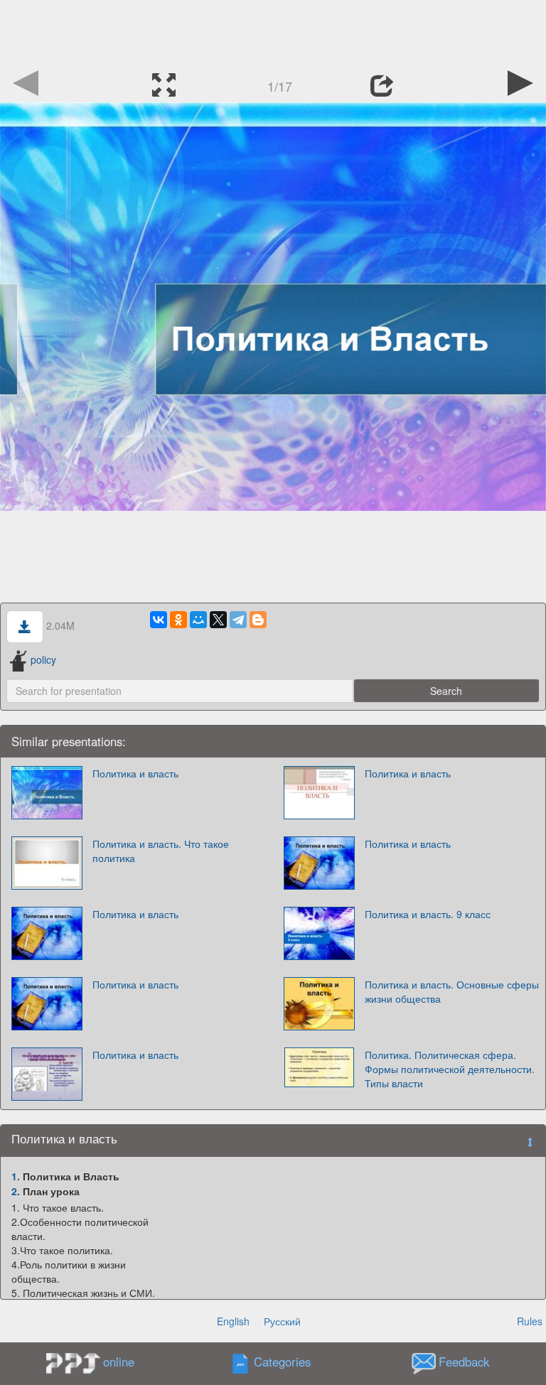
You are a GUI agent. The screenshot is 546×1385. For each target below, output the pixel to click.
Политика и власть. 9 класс (428, 914)
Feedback (464, 1362)
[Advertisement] (273, 32)
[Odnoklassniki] (178, 619)
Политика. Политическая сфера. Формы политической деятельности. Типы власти (450, 1068)
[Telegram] (238, 619)
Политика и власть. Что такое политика (160, 850)
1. (15, 1176)
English (233, 1321)
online (118, 1361)
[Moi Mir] (198, 619)
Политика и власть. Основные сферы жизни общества (452, 991)
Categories (282, 1362)
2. (15, 1191)
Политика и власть (135, 773)
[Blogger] (258, 619)
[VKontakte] (158, 619)
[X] (218, 619)
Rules (529, 1321)
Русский (282, 1321)
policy (43, 659)
